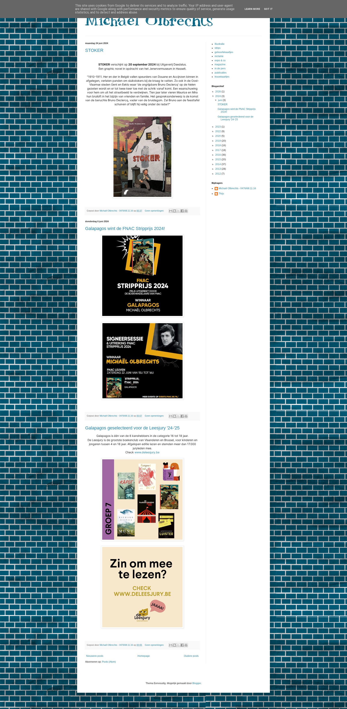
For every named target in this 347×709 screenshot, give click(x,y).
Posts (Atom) (109, 661)
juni (220, 100)
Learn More (252, 9)
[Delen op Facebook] (182, 211)
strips (217, 48)
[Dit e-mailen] (171, 211)
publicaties (221, 72)
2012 (218, 173)
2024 (218, 96)
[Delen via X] (178, 211)
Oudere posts (191, 656)
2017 (218, 150)
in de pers (220, 68)
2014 (218, 164)
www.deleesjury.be (147, 452)
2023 (218, 126)
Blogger (196, 683)
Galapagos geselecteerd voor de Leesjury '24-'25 (132, 427)
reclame (219, 56)
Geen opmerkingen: (155, 210)
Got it (268, 9)
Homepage (144, 656)
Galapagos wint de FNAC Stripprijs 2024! (125, 228)
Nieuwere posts (94, 656)
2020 (218, 136)
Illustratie (220, 44)
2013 (218, 169)
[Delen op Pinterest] (186, 211)
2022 (218, 131)
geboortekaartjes (224, 52)
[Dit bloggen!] (174, 211)
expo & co (220, 60)
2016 (218, 154)
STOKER (94, 50)
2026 (218, 91)
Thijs (221, 193)
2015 (218, 159)
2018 (218, 145)
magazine (220, 64)
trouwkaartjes (222, 76)
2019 (218, 140)
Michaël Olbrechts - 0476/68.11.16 (237, 188)
